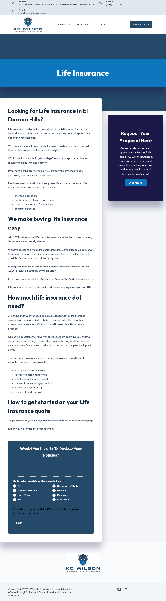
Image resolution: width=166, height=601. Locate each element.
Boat (20, 499)
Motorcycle (62, 495)
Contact (102, 24)
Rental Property (25, 495)
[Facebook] (119, 589)
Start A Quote (141, 24)
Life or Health (63, 499)
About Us (64, 24)
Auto (20, 485)
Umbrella (61, 490)
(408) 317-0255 (114, 4)
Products (83, 24)
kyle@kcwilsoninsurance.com (33, 13)
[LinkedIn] (125, 589)
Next (19, 522)
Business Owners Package (30, 490)
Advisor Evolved (52, 589)
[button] (136, 182)
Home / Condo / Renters (68, 485)
